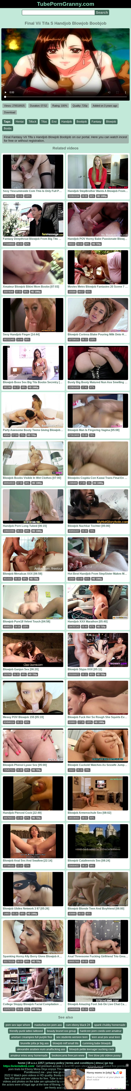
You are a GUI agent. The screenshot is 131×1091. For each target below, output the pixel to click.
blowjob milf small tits (65, 1043)
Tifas (44, 121)
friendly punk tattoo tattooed (26, 1030)
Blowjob (111, 121)
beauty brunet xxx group (61, 1030)
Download (9, 112)
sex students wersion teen (72, 1037)
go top (109, 1063)
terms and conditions (80, 1063)
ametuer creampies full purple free (31, 1037)
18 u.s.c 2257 (35, 1063)
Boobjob (82, 121)
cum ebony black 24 (78, 1024)
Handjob (66, 121)
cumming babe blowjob (97, 1043)
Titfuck (32, 121)
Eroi (54, 121)
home (21, 1063)
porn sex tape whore (18, 1024)
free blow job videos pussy (105, 1055)
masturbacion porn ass (48, 1024)
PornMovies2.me (34, 1072)
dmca (99, 1063)
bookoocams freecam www (68, 1055)
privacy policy (55, 1063)
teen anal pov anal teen (106, 1037)
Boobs (8, 128)
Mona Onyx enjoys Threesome (52, 1069)
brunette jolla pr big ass (34, 1043)
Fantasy (96, 121)
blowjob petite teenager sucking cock (91, 1049)
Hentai (20, 121)
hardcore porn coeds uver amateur (100, 1030)
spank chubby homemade (109, 1024)
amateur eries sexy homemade (29, 1055)
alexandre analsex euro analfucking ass (41, 1049)
